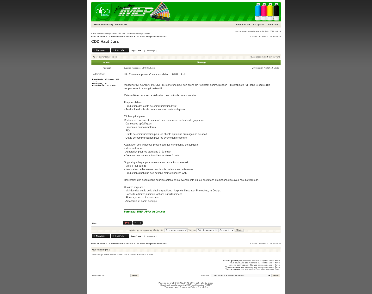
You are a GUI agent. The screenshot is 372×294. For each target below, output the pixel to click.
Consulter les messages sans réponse (108, 33)
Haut (94, 223)
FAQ (110, 24)
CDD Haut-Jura (105, 41)
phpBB (173, 283)
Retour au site (101, 24)
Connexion (272, 24)
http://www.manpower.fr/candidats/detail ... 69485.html (154, 74)
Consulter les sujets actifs (138, 33)
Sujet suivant (273, 57)
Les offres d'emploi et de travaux (151, 36)
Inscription (258, 24)
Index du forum (98, 36)
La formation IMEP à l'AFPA (120, 36)
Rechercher (121, 24)
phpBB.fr (204, 287)
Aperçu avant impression (105, 57)
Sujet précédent (258, 57)
